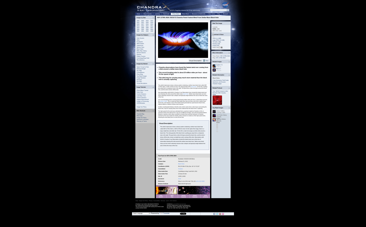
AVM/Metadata (141, 103)
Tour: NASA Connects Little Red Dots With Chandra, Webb (220, 92)
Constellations (140, 72)
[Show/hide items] (153, 18)
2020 (147, 22)
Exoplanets (140, 41)
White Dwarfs (140, 43)
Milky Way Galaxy (142, 51)
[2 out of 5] (213, 32)
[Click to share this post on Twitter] (219, 48)
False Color (140, 92)
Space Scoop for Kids (143, 67)
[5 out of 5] (217, 131)
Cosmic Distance (141, 94)
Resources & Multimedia (198, 14)
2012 (147, 26)
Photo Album (175, 14)
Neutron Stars (140, 47)
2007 (151, 27)
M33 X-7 (218, 69)
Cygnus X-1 (219, 65)
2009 (142, 27)
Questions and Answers (219, 82)
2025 (142, 20)
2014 (138, 26)
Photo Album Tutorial (142, 90)
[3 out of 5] (213, 34)
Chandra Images (217, 83)
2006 (138, 29)
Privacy (151, 200)
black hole (193, 86)
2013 (142, 26)
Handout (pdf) (216, 44)
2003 (151, 29)
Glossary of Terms (142, 121)
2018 (138, 24)
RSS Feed (139, 116)
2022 (138, 22)
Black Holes (140, 49)
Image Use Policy (141, 107)
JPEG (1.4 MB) (217, 38)
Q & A (167, 200)
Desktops (139, 79)
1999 (151, 31)
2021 (142, 22)
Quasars (139, 54)
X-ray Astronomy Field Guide (221, 80)
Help (137, 200)
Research (225, 14)
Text (206, 61)
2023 (151, 20)
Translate (166, 213)
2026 (138, 20)
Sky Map (139, 70)
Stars (138, 40)
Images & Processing (143, 101)
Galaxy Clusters (141, 56)
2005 (142, 29)
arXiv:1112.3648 (200, 181)
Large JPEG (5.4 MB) (218, 40)
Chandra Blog (140, 114)
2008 (147, 27)
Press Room (185, 14)
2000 (147, 31)
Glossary (163, 200)
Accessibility (156, 200)
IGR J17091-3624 (225, 56)
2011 (151, 26)
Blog (218, 14)
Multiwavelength (141, 69)
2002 (138, 31)
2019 (151, 22)
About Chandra (147, 14)
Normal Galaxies (141, 52)
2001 (142, 31)
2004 (147, 29)
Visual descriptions (142, 83)
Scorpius (180, 169)
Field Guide (166, 14)
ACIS (179, 178)
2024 (147, 20)
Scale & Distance (141, 97)
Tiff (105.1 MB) (217, 42)
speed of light (163, 101)
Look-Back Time (141, 96)
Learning (157, 14)
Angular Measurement (143, 99)
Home (138, 14)
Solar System (140, 38)
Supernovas (140, 45)
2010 (138, 27)
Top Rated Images (142, 76)
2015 (151, 24)
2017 (142, 24)
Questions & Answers (143, 119)
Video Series (211, 14)
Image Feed (216, 45)
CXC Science (173, 200)
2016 (147, 24)
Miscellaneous (141, 60)
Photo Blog (140, 74)
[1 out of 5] (217, 124)
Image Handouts (141, 78)
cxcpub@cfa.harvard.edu (179, 204)
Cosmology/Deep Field (143, 58)
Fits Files (139, 81)
